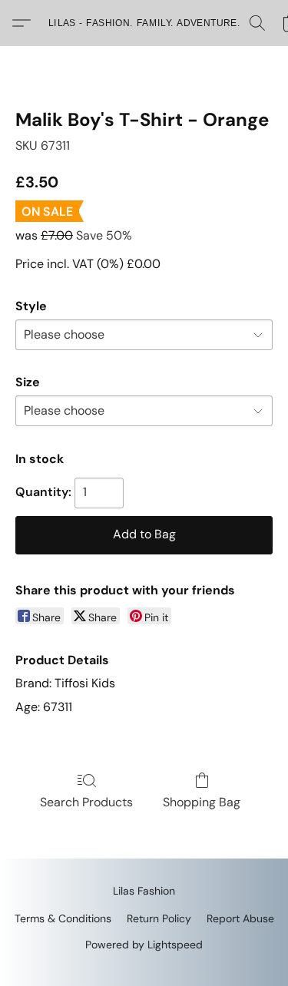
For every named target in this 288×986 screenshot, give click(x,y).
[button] (144, 23)
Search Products (86, 802)
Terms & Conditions (63, 918)
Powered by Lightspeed (144, 944)
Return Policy (159, 918)
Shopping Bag (201, 802)
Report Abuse (240, 918)
